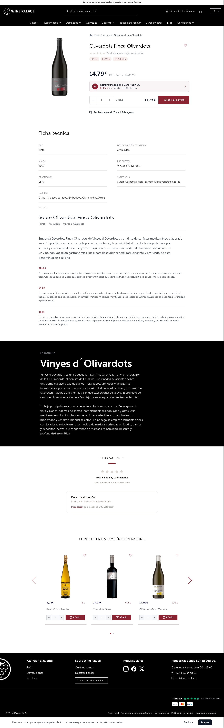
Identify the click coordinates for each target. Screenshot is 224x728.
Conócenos (184, 22)
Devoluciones (35, 672)
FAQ (29, 667)
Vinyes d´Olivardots (129, 165)
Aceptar (205, 722)
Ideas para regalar (130, 22)
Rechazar (189, 722)
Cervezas (91, 22)
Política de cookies (206, 713)
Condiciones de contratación (136, 713)
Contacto (32, 678)
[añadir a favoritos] (185, 45)
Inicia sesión (77, 507)
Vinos (33, 22)
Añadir (76, 617)
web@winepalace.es (187, 678)
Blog (170, 22)
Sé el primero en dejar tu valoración (125, 53)
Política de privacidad (182, 713)
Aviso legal (113, 713)
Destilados (72, 22)
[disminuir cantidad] (48, 617)
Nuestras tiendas (84, 672)
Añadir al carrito (174, 99)
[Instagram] (126, 669)
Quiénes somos (84, 667)
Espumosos (51, 22)
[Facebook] (133, 669)
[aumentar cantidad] (61, 617)
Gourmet (107, 22)
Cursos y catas (154, 22)
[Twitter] (141, 669)
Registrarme (188, 11)
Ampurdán (123, 149)
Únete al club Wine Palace (91, 680)
